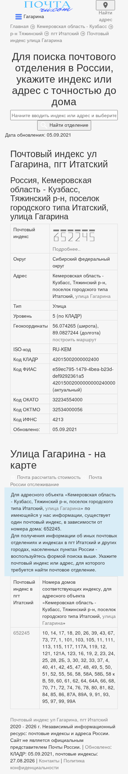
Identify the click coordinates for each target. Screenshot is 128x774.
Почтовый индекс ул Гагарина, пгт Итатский (59, 719)
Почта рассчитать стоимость (48, 476)
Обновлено (97, 746)
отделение (68, 124)
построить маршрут (74, 339)
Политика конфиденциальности (47, 764)
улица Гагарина (93, 295)
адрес (105, 9)
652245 (21, 632)
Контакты (49, 760)
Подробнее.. (67, 248)
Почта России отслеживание (56, 480)
